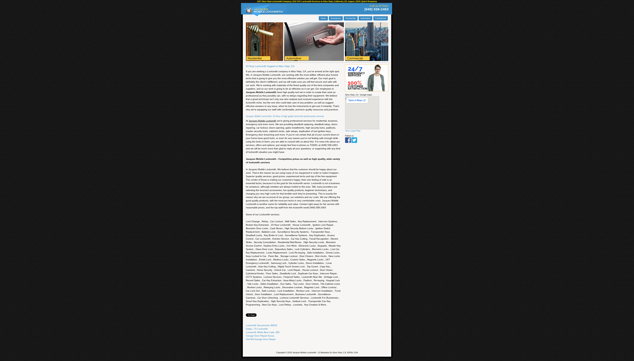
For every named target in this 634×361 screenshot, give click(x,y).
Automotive (365, 18)
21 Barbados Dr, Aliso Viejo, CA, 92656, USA (338, 352)
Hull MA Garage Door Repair (261, 339)
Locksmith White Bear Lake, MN (262, 332)
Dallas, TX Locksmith (257, 328)
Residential (351, 18)
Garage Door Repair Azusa (260, 335)
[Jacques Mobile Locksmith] (264, 12)
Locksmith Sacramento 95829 (261, 325)
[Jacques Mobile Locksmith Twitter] (354, 142)
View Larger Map (352, 131)
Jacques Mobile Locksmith (304, 352)
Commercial (380, 18)
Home (323, 18)
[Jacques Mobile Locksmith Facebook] (348, 142)
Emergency (336, 18)
